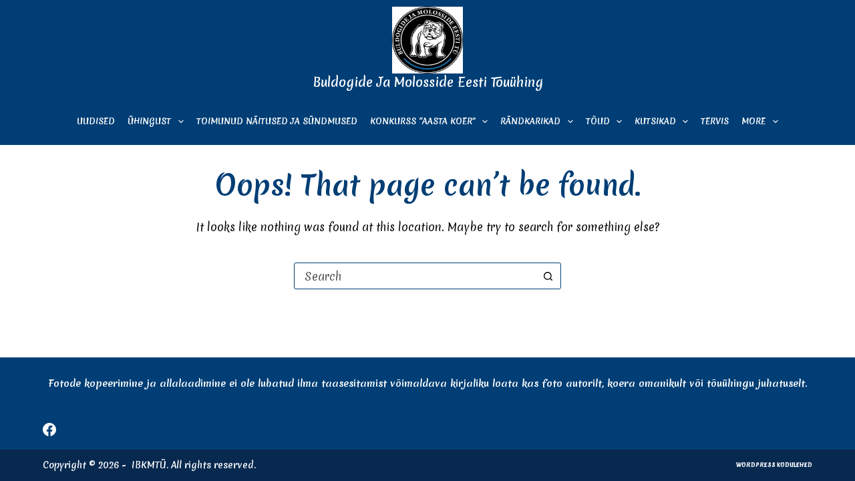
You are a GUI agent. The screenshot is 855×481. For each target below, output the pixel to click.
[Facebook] (49, 429)
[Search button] (547, 276)
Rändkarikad (530, 121)
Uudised (96, 121)
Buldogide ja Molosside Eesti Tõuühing (428, 82)
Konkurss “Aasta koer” (423, 121)
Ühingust (149, 121)
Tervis (715, 121)
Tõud (598, 121)
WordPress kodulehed (774, 465)
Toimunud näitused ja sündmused (276, 121)
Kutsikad (655, 121)
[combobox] (415, 276)
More (753, 121)
